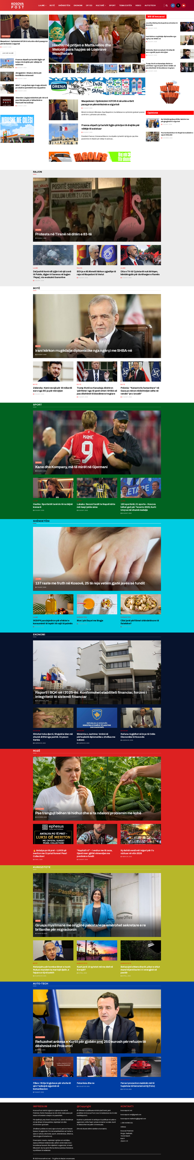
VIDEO (138, 5)
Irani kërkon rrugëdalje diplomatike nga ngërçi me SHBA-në (83, 351)
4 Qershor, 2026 (127, 740)
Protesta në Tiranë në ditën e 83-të (63, 234)
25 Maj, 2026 (38, 859)
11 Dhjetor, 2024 (83, 1086)
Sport (38, 462)
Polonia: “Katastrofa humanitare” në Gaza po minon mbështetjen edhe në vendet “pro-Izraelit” (140, 391)
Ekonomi (39, 688)
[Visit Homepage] (17, 5)
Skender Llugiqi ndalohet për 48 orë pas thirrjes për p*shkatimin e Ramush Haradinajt (31, 100)
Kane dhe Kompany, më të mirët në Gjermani (71, 467)
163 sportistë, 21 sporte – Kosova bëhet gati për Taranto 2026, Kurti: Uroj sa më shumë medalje (138, 507)
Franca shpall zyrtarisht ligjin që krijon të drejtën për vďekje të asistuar (30, 62)
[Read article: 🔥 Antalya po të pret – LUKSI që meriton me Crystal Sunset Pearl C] (53, 834)
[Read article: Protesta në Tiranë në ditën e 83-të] (97, 210)
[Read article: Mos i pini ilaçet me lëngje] (97, 604)
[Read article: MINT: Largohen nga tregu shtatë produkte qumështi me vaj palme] (7, 89)
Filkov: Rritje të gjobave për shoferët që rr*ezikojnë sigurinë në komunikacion (52, 1086)
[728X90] (90, 157)
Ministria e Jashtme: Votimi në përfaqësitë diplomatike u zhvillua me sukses (96, 737)
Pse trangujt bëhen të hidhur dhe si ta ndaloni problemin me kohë (88, 813)
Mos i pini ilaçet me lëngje (90, 620)
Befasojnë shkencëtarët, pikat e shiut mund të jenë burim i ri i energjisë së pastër (140, 970)
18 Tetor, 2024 (126, 1089)
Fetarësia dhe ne (85, 1083)
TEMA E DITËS (125, 5)
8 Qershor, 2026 (40, 743)
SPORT (112, 5)
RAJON (79, 268)
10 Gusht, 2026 (39, 626)
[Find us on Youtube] (184, 5)
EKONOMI (78, 5)
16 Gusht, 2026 (21, 78)
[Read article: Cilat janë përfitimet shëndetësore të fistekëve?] (141, 604)
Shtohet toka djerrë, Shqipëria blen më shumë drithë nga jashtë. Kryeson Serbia (53, 737)
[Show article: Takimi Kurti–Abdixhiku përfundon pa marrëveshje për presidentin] (138, 68)
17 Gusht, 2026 (126, 277)
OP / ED (89, 5)
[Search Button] (167, 5)
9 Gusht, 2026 (82, 623)
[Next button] (143, 56)
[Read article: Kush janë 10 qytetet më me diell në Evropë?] (97, 950)
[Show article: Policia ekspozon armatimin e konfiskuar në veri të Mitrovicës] (83, 68)
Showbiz (80, 847)
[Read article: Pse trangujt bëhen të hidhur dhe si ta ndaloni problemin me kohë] (97, 789)
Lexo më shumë (9, 53)
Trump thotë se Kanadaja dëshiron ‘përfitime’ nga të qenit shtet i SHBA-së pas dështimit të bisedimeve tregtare (161, 66)
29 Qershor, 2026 (42, 700)
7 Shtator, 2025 (41, 933)
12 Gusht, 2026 (21, 105)
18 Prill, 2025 (126, 976)
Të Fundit (6, 36)
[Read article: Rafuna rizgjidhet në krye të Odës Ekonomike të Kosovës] (141, 718)
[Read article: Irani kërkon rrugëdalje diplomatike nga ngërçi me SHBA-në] (187, 40)
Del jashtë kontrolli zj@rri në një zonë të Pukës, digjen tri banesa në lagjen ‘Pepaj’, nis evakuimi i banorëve (52, 274)
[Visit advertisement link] (97, 86)
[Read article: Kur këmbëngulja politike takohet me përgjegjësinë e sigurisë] (152, 123)
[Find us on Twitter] (178, 5)
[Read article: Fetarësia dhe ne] (97, 1067)
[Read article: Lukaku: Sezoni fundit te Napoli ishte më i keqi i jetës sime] (97, 488)
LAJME (41, 5)
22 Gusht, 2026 (127, 397)
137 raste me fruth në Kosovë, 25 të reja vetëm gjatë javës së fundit (90, 583)
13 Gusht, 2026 (21, 90)
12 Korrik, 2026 (41, 817)
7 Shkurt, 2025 (39, 1092)
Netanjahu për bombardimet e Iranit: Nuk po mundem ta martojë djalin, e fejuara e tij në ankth (52, 970)
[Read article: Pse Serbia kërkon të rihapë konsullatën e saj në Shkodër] (152, 136)
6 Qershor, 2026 (83, 743)
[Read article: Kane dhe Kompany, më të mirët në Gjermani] (97, 442)
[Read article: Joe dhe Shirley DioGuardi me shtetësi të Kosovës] (187, 27)
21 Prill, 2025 (82, 973)
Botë (38, 346)
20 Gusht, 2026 (83, 277)
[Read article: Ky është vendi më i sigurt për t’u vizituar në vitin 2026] (141, 834)
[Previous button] (143, 60)
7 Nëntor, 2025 (127, 856)
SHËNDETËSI (64, 5)
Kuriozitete (82, 963)
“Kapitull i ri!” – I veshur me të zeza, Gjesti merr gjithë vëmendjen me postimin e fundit (94, 853)
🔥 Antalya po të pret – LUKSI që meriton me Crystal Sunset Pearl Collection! (50, 853)
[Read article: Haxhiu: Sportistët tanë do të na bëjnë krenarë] (53, 488)
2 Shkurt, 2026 (83, 859)
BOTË (52, 5)
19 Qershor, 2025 (40, 976)
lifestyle (39, 808)
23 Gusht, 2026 (152, 28)
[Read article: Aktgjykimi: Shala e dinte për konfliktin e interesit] (7, 76)
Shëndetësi (82, 617)
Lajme (38, 229)
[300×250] (17, 129)
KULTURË (100, 5)
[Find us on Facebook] (173, 5)
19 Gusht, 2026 (21, 67)
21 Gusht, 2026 (6, 47)
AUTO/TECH (150, 5)
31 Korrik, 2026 (167, 138)
